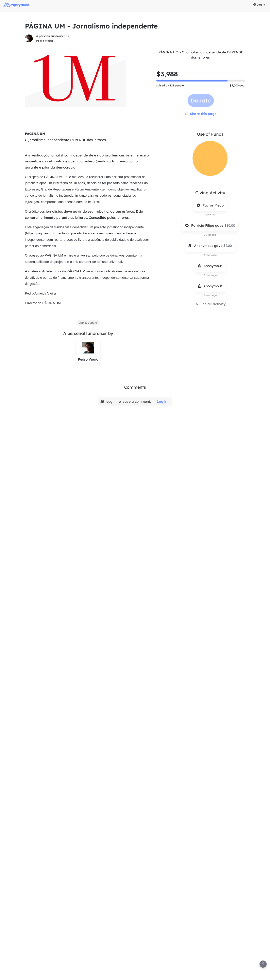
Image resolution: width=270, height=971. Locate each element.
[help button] (263, 964)
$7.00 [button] (227, 245)
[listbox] (88, 323)
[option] (88, 322)
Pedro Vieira (44, 40)
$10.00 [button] (229, 225)
